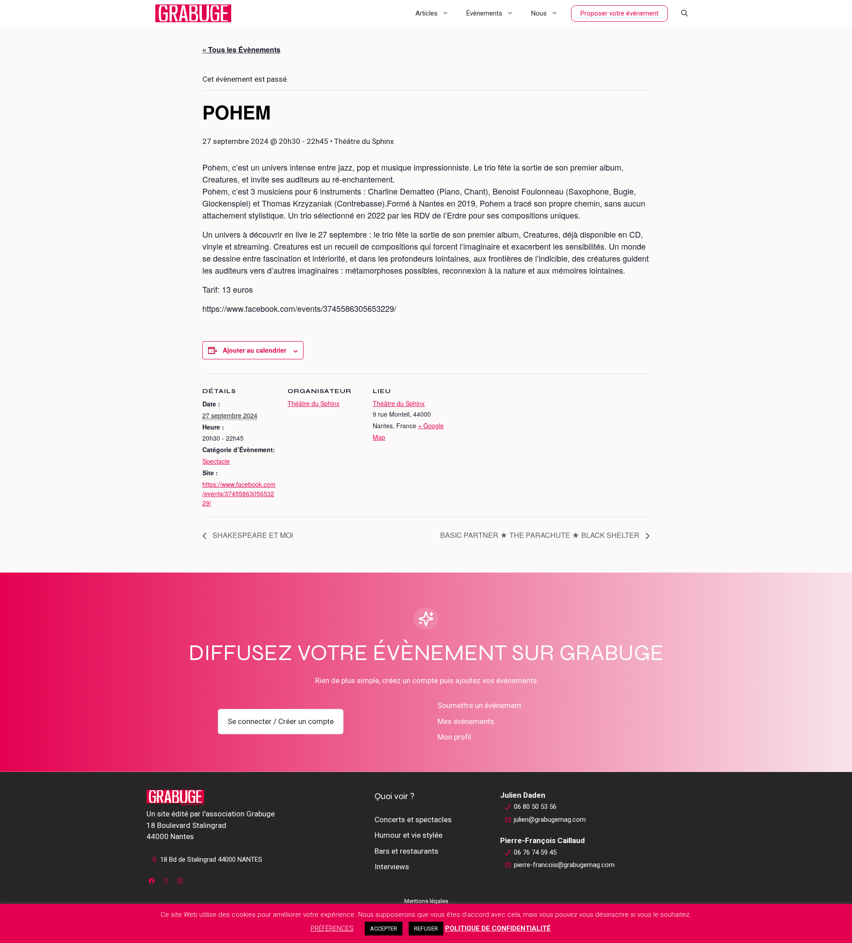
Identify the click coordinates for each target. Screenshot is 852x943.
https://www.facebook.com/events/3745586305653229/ (239, 493)
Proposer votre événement (619, 13)
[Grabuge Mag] (193, 13)
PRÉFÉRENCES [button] (332, 928)
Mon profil (454, 736)
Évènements (484, 13)
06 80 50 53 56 (535, 807)
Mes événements (466, 721)
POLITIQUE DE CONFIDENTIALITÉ (498, 928)
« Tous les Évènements (241, 49)
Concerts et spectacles (413, 819)
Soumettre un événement (479, 705)
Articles (426, 13)
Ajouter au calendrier (254, 350)
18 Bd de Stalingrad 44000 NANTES (211, 859)
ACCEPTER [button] (383, 928)
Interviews (392, 866)
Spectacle (216, 461)
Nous (539, 13)
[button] (684, 13)
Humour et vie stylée (408, 835)
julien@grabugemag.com (550, 820)
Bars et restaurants (406, 851)
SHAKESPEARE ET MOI (252, 535)
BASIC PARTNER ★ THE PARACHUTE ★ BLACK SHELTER (540, 535)
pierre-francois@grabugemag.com (564, 865)
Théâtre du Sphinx (313, 403)
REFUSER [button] (426, 928)
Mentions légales (426, 901)
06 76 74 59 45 (535, 852)
